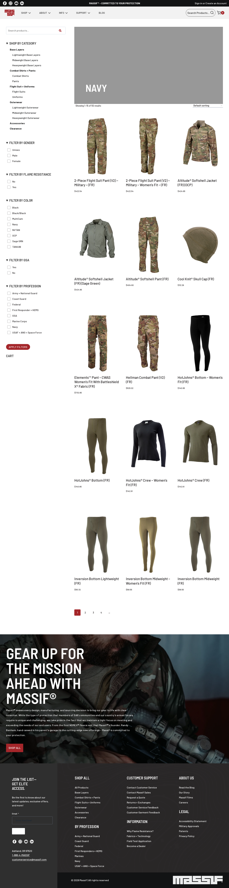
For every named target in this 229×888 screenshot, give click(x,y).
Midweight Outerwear (24, 112)
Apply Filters (18, 346)
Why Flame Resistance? (140, 831)
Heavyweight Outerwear (25, 117)
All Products (81, 787)
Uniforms (17, 96)
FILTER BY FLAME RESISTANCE (30, 174)
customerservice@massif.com (29, 859)
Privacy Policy (186, 836)
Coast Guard (82, 841)
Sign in (198, 3)
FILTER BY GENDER (22, 143)
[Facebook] (4, 3)
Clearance (80, 817)
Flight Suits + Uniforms (87, 802)
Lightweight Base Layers (26, 54)
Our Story (184, 792)
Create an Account (216, 3)
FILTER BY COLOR (21, 200)
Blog (102, 12)
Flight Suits (18, 91)
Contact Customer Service (142, 787)
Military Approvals (189, 826)
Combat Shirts (20, 75)
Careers (183, 802)
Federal (79, 846)
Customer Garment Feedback (143, 812)
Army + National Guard (87, 836)
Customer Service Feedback (142, 807)
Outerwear (81, 807)
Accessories (82, 812)
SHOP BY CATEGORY (22, 43)
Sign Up (18, 831)
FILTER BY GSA (19, 260)
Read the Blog (186, 787)
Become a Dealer (136, 846)
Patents (183, 831)
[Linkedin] (21, 3)
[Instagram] (10, 3)
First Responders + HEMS (88, 851)
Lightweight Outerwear (25, 107)
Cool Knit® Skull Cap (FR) (196, 279)
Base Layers (17, 49)
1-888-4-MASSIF (21, 855)
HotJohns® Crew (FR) (193, 480)
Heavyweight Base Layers (26, 65)
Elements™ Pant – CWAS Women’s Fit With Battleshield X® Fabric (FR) (96, 381)
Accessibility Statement (193, 821)
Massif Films (186, 797)
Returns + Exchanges (138, 802)
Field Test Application (139, 841)
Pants (15, 81)
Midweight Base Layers (25, 60)
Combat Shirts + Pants (87, 797)
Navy (77, 860)
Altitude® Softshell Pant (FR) (147, 279)
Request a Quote (136, 797)
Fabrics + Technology (138, 836)
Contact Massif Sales (139, 792)
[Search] (60, 31)
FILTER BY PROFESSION (25, 286)
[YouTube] (16, 3)
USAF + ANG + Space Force (89, 865)
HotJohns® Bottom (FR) (92, 480)
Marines (79, 855)
